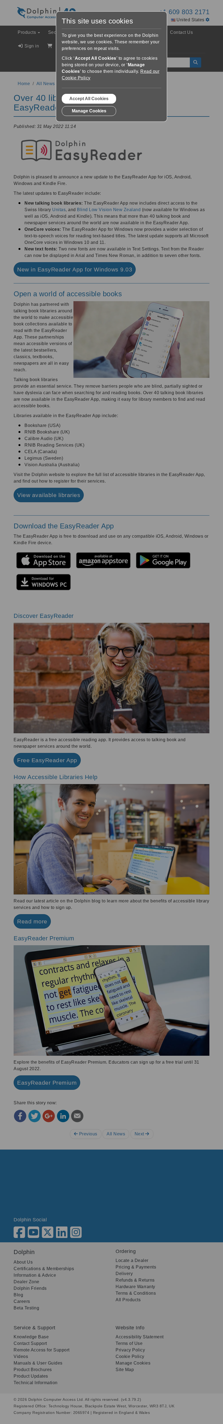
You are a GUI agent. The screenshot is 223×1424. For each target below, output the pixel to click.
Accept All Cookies (89, 98)
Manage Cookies (89, 111)
